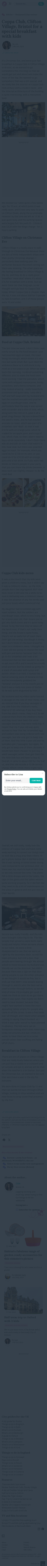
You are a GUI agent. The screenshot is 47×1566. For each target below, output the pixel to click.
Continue (36, 780)
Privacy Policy (11, 789)
